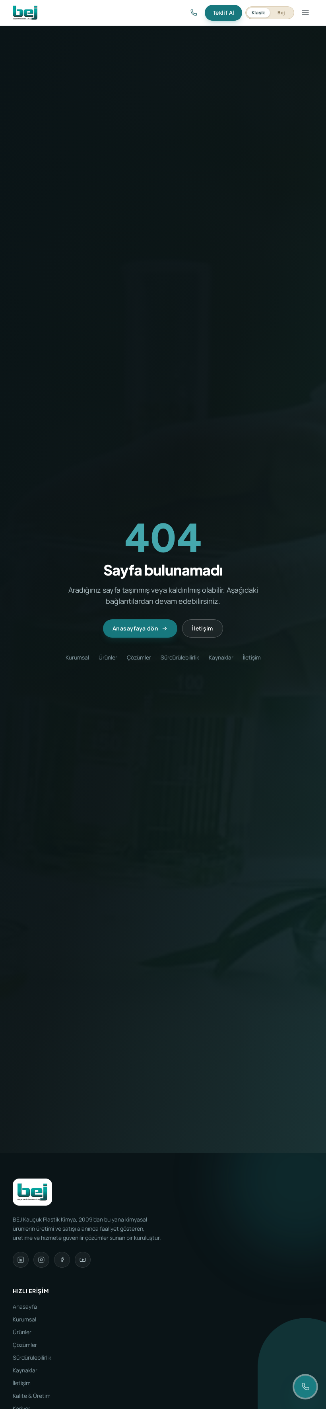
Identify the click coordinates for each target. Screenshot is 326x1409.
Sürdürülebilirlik (180, 657)
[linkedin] (21, 1260)
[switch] (269, 12)
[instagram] (41, 1260)
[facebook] (62, 1260)
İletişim (202, 628)
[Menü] (305, 13)
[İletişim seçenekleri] (305, 1387)
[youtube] (83, 1260)
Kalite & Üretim (31, 1395)
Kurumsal (77, 657)
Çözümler (139, 657)
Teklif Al (223, 12)
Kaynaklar (221, 657)
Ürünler (108, 657)
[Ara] (194, 13)
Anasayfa (25, 1306)
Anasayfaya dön (135, 628)
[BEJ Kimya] (25, 13)
